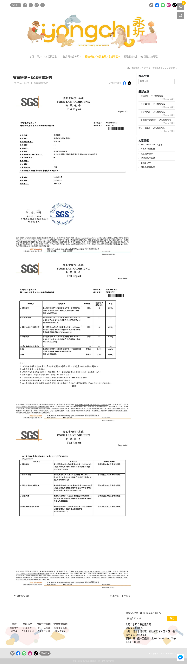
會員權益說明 (60, 624)
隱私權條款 (60, 631)
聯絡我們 (14, 628)
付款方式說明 (44, 624)
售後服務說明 (43, 631)
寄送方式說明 (43, 628)
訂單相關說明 (27, 631)
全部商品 (27, 624)
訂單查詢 (27, 628)
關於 (14, 624)
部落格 (14, 631)
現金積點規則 (60, 628)
